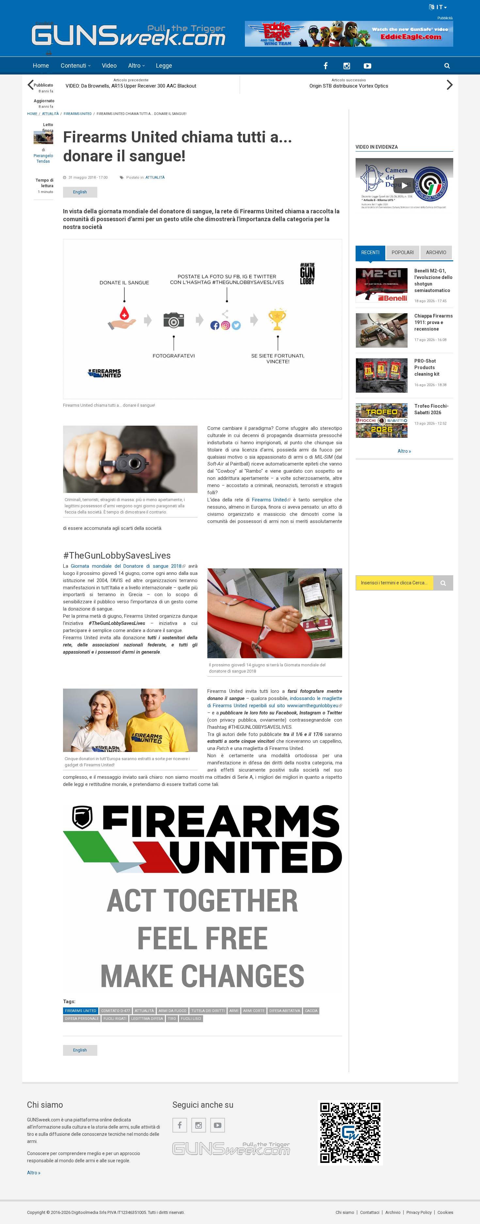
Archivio (436, 252)
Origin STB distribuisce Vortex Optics (349, 86)
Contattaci (369, 1212)
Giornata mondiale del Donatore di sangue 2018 (128, 566)
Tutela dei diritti (208, 1011)
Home (41, 65)
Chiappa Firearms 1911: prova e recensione (433, 322)
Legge (164, 65)
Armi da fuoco (172, 1011)
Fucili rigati (115, 1019)
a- (42, 72)
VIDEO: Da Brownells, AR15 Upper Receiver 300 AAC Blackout (131, 86)
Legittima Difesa (147, 1019)
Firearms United (271, 500)
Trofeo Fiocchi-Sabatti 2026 (431, 409)
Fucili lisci (191, 1019)
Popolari (403, 252)
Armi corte (253, 1011)
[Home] (129, 33)
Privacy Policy (419, 1212)
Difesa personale (82, 1019)
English (80, 191)
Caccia (311, 1011)
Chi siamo (345, 1212)
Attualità (155, 177)
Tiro (172, 1019)
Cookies (445, 1212)
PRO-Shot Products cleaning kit (427, 367)
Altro (134, 65)
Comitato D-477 (115, 1011)
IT (439, 7)
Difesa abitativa (284, 1011)
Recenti (373, 252)
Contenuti (73, 65)
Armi (234, 1011)
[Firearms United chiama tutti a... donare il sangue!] (202, 319)
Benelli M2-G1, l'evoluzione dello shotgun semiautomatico (433, 280)
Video (109, 65)
